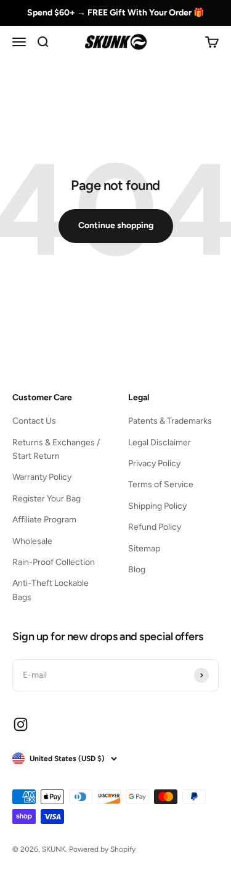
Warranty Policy (41, 477)
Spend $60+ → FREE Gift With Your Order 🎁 (115, 12)
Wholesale (32, 541)
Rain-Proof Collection (53, 562)
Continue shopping (115, 225)
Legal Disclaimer (159, 442)
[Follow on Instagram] (20, 724)
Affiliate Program (44, 519)
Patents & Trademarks (170, 421)
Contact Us (34, 421)
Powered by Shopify (102, 849)
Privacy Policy (154, 463)
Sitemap (144, 548)
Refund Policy (154, 527)
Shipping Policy (157, 506)
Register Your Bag (46, 498)
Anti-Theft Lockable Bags (50, 590)
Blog (136, 569)
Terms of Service (160, 484)
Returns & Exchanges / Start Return (56, 449)
